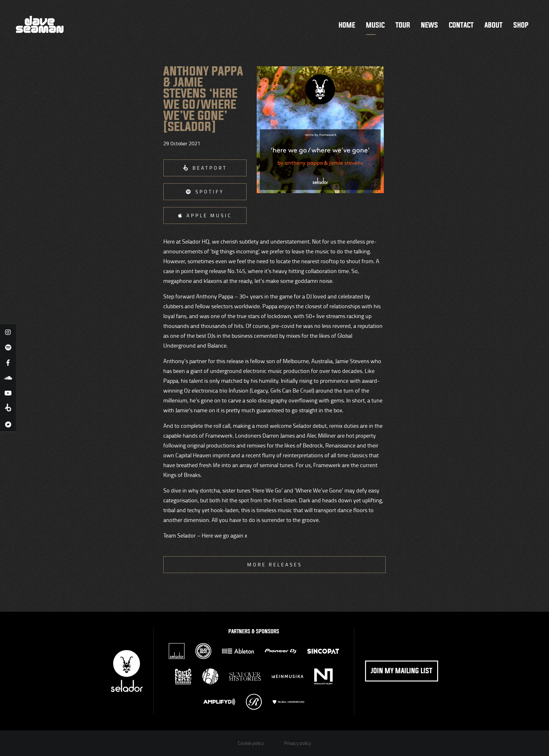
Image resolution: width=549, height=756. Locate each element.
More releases (274, 564)
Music (375, 25)
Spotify (209, 191)
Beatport (210, 168)
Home (347, 25)
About (494, 25)
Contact (461, 25)
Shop (520, 25)
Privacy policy (297, 743)
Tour (403, 25)
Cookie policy (251, 743)
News (429, 25)
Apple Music (209, 215)
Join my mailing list (401, 671)
